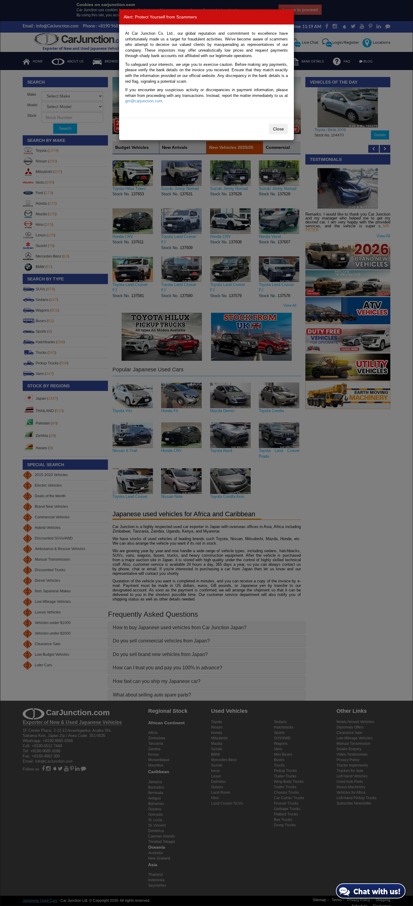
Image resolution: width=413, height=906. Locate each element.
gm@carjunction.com (143, 101)
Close (278, 128)
